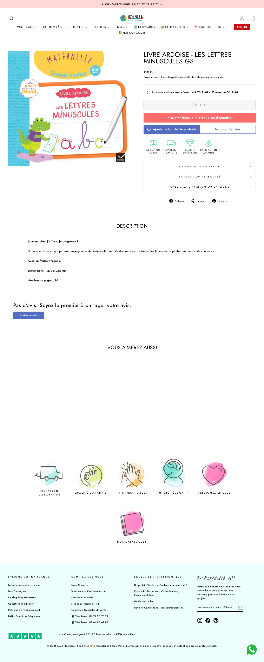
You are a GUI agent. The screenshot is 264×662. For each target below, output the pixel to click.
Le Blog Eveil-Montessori (22, 597)
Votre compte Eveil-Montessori (88, 591)
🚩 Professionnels (208, 27)
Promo (242, 27)
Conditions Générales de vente (88, 610)
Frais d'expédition (171, 77)
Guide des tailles (143, 601)
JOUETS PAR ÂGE (53, 27)
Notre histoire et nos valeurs (24, 585)
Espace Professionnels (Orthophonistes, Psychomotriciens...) (156, 593)
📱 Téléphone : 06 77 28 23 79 (89, 616)
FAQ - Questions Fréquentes (24, 616)
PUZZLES (78, 27)
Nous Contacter (80, 585)
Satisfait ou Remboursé (200, 176)
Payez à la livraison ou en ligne (200, 186)
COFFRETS (100, 27)
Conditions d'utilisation (21, 603)
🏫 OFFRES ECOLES (173, 27)
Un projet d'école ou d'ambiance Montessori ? (160, 585)
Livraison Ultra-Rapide (199, 166)
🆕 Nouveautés (144, 27)
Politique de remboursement (24, 610)
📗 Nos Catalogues (132, 33)
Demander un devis (82, 597)
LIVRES (120, 27)
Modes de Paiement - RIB (85, 603)
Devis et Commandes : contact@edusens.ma (159, 607)
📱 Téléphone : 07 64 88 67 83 (89, 622)
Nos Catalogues (17, 591)
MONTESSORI (25, 27)
